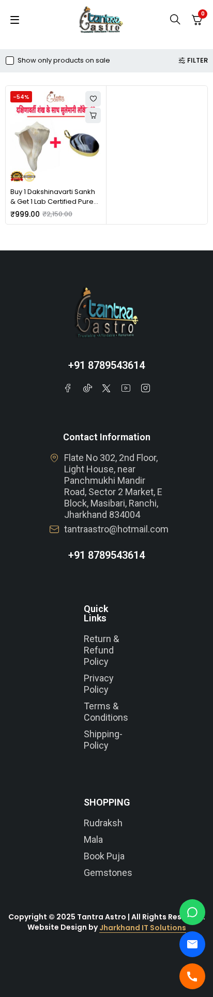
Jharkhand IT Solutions (142, 927)
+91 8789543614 (106, 365)
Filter (197, 60)
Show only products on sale (64, 60)
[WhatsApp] (192, 912)
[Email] (192, 944)
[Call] (192, 976)
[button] (93, 115)
